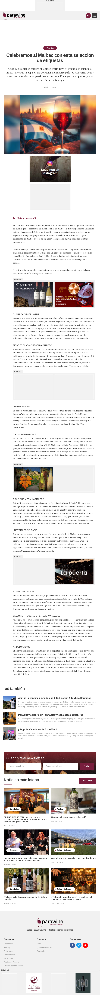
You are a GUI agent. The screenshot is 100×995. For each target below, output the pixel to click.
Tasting (7, 947)
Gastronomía (9, 955)
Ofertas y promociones (13, 966)
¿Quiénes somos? (44, 947)
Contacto (41, 951)
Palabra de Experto (12, 962)
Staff (39, 944)
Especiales (8, 958)
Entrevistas (9, 951)
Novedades (8, 944)
